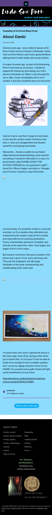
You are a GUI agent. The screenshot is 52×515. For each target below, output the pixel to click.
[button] (26, 3)
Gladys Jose (5, 508)
